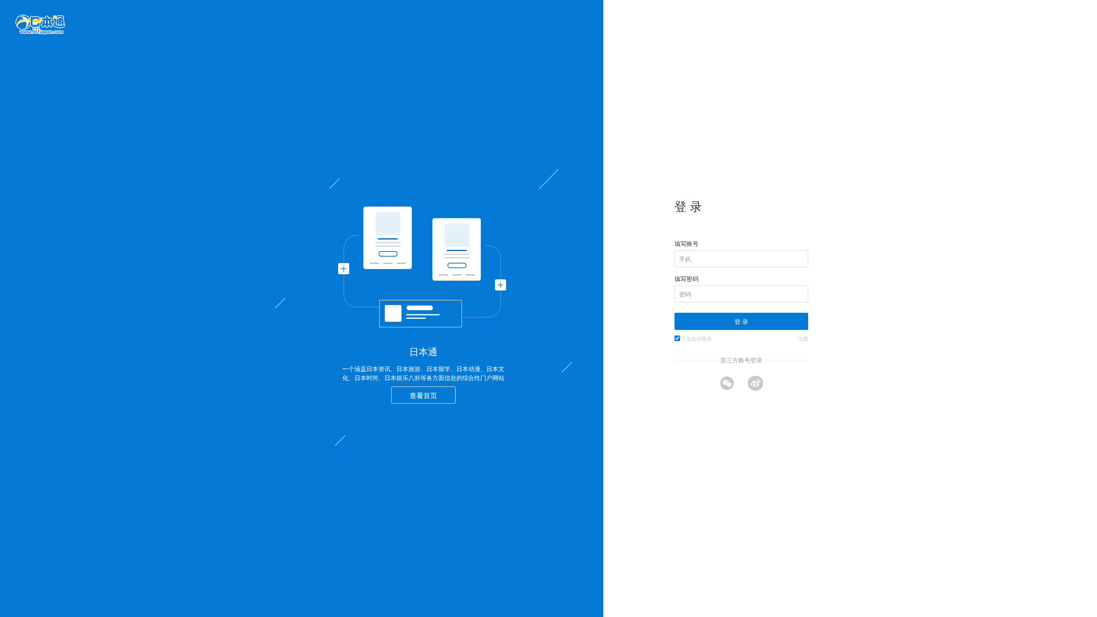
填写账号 (686, 243)
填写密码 (686, 278)
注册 (803, 338)
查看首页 (423, 395)
